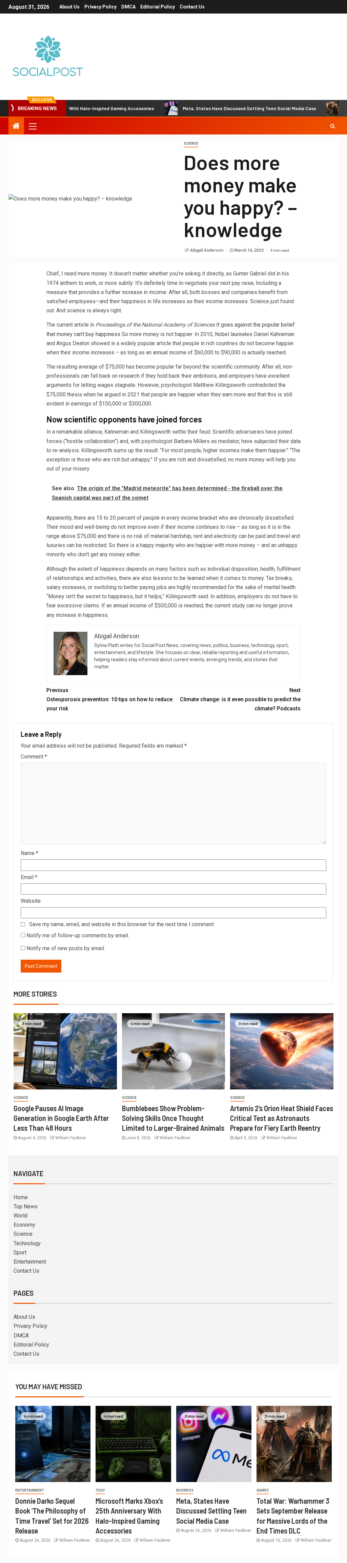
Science (191, 143)
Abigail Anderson (207, 250)
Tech (100, 1490)
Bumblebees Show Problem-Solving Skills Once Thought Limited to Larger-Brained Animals (173, 1118)
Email (29, 877)
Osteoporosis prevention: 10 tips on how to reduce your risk (109, 699)
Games (263, 1490)
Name (29, 853)
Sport (20, 1252)
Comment (34, 756)
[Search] (332, 126)
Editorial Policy (157, 6)
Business (184, 1490)
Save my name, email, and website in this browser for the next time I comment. (122, 924)
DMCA (128, 6)
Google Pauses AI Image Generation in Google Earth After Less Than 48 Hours (61, 1118)
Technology (27, 1243)
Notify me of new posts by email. (65, 948)
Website (31, 901)
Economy (24, 1225)
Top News (26, 1206)
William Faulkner (70, 1137)
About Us (69, 6)
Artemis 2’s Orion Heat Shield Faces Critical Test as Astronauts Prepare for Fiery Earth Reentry (281, 1118)
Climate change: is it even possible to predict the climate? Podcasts (240, 699)
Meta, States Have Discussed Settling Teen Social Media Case (216, 108)
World (20, 1215)
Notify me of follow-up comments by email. (77, 935)
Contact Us (192, 6)
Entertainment (30, 1261)
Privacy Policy (100, 6)
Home (21, 1197)
